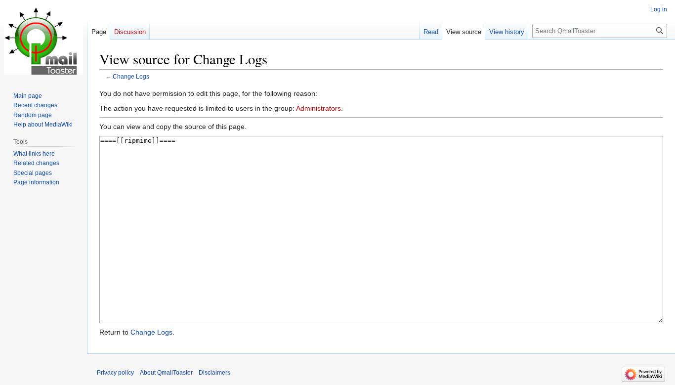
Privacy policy (115, 372)
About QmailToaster (166, 372)
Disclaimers (214, 372)
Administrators (318, 108)
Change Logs (131, 76)
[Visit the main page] (43, 39)
